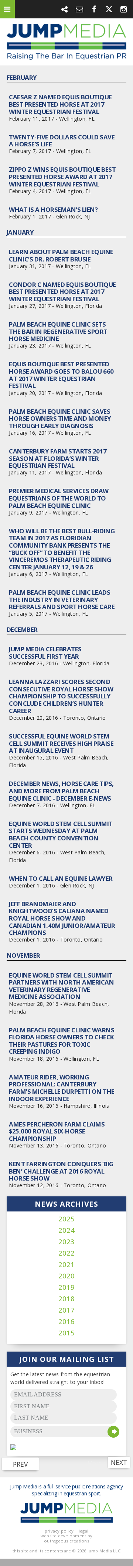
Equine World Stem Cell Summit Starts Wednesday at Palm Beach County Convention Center (60, 834)
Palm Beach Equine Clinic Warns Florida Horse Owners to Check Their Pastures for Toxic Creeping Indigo (61, 1041)
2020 (66, 1276)
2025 (66, 1219)
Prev (20, 1464)
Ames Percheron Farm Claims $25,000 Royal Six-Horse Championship (57, 1131)
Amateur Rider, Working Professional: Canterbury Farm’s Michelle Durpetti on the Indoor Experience (61, 1088)
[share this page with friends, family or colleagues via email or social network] (64, 9)
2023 (66, 1242)
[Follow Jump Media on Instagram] (123, 9)
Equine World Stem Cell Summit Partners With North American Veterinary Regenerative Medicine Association (61, 986)
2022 (66, 1253)
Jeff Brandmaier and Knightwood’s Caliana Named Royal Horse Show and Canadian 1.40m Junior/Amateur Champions (62, 918)
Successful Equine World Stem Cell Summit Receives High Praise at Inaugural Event (61, 743)
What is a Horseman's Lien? (53, 209)
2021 (66, 1264)
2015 (66, 1333)
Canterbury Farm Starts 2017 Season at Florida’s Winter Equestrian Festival (57, 458)
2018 (66, 1299)
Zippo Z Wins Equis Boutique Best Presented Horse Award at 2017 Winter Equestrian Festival (62, 176)
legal (83, 1531)
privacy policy (59, 1531)
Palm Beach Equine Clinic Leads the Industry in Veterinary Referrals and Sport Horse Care (62, 599)
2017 (66, 1310)
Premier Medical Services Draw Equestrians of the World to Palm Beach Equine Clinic (58, 498)
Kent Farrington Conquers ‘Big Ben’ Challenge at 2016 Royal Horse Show (61, 1171)
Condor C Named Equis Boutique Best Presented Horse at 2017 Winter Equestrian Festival (62, 291)
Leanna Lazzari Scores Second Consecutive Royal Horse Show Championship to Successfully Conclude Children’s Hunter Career (61, 696)
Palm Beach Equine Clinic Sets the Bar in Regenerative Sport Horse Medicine (58, 331)
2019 (66, 1287)
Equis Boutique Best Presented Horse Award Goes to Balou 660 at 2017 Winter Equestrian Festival (61, 375)
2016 (66, 1321)
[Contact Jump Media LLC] (79, 9)
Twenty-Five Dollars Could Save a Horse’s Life (62, 141)
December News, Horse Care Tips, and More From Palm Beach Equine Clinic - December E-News (61, 790)
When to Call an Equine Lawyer (60, 878)
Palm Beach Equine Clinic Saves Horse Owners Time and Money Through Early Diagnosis (60, 418)
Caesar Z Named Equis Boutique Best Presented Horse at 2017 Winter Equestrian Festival (60, 104)
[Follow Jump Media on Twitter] (109, 9)
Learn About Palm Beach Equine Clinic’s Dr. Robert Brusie (61, 255)
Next (119, 1462)
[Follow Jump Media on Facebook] (94, 9)
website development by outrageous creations (66, 1538)
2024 (66, 1230)
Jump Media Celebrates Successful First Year (45, 653)
